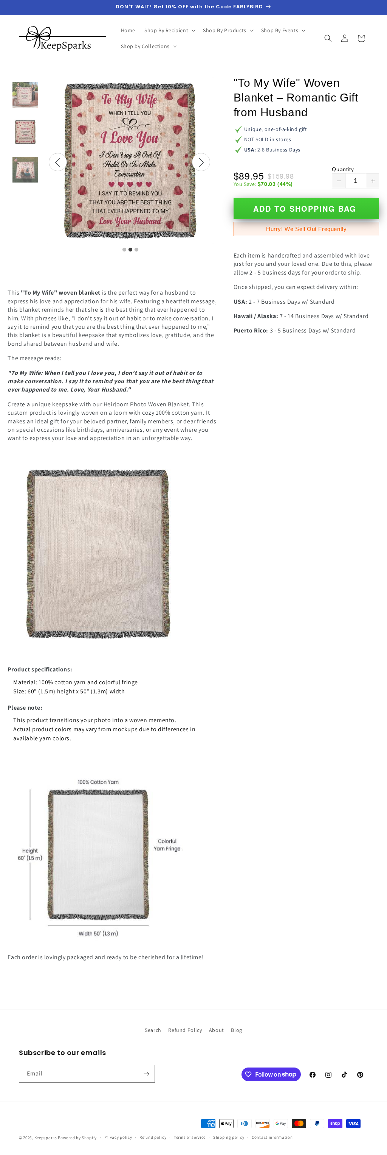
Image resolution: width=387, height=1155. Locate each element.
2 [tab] (130, 250)
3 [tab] (136, 250)
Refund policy (152, 1137)
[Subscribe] (146, 1074)
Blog (236, 1030)
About (216, 1030)
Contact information (272, 1137)
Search (153, 1030)
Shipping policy (229, 1137)
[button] (169, 30)
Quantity (343, 169)
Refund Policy (185, 1030)
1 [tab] (124, 250)
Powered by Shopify (77, 1137)
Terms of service (190, 1137)
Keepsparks (45, 1137)
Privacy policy (118, 1137)
